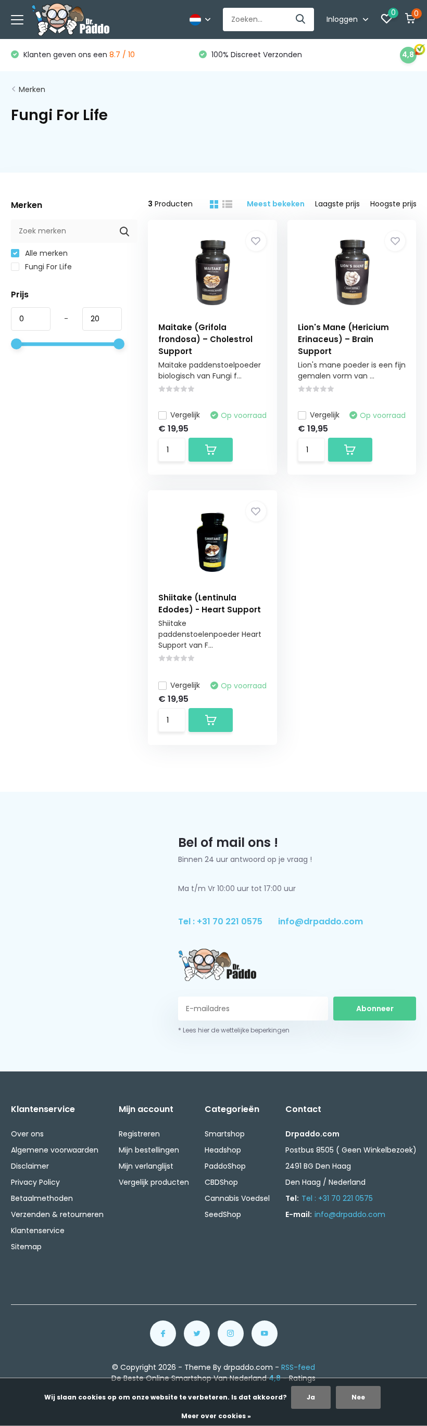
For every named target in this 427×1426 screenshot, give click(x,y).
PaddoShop (225, 1166)
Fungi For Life (47, 266)
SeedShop (223, 1214)
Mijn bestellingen (149, 1150)
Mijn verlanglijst (146, 1166)
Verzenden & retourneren (57, 1214)
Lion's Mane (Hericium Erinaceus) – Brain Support (343, 339)
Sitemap (26, 1246)
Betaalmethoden (42, 1198)
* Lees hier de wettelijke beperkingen (234, 1030)
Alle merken (45, 253)
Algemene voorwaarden (54, 1150)
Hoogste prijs (393, 204)
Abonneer (375, 1008)
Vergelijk (185, 415)
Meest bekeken (276, 204)
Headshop (223, 1150)
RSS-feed (298, 1367)
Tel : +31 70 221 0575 (220, 921)
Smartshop (225, 1134)
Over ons (27, 1134)
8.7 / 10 (122, 54)
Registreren (139, 1134)
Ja (311, 1397)
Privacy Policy (35, 1182)
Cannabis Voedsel (237, 1198)
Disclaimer (30, 1166)
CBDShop (221, 1182)
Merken (32, 89)
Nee (358, 1397)
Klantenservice (38, 1230)
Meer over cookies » (216, 1415)
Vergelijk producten (154, 1182)
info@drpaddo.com (320, 921)
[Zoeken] (301, 19)
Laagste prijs (337, 204)
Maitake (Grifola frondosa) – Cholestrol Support (205, 339)
